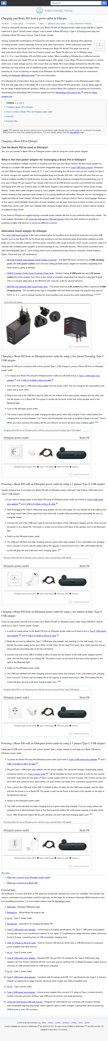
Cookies (58, 1023)
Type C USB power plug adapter (21, 930)
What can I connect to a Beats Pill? (22, 883)
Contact (50, 1023)
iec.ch (9, 918)
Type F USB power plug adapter (21, 977)
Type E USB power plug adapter (21, 958)
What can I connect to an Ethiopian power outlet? (29, 877)
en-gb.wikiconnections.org (31, 1023)
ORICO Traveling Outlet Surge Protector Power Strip (30, 273)
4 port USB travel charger (81, 167)
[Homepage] (4, 3)
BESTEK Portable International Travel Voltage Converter (32, 260)
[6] (52, 379)
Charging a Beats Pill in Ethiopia (19, 107)
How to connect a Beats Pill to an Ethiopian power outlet (29, 112)
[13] (95, 294)
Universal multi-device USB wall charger (24, 1002)
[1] (36, 75)
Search (87, 1023)
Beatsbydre (12, 913)
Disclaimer (66, 1023)
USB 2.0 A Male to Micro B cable (36, 380)
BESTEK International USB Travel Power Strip (27, 287)
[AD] (99, 294)
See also (10, 116)
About (44, 1023)
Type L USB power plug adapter (83, 759)
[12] (99, 759)
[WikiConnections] (54, 10)
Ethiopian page (23, 75)
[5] (15, 379)
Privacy (74, 1023)
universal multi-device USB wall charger (46, 219)
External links (12, 121)
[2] (82, 92)
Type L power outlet (36, 774)
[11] (47, 773)
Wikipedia (11, 907)
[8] (20, 503)
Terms (80, 1023)
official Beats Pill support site (68, 93)
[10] (20, 635)
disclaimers (74, 132)
